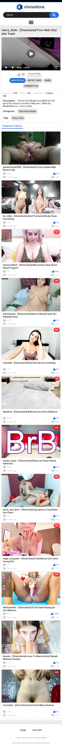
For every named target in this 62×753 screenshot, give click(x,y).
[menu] (31, 23)
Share (48, 80)
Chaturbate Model (27, 111)
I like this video (19, 74)
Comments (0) (31, 86)
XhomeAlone (27, 743)
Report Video (34, 80)
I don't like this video (23, 74)
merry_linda (17, 118)
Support (37, 730)
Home (23, 730)
